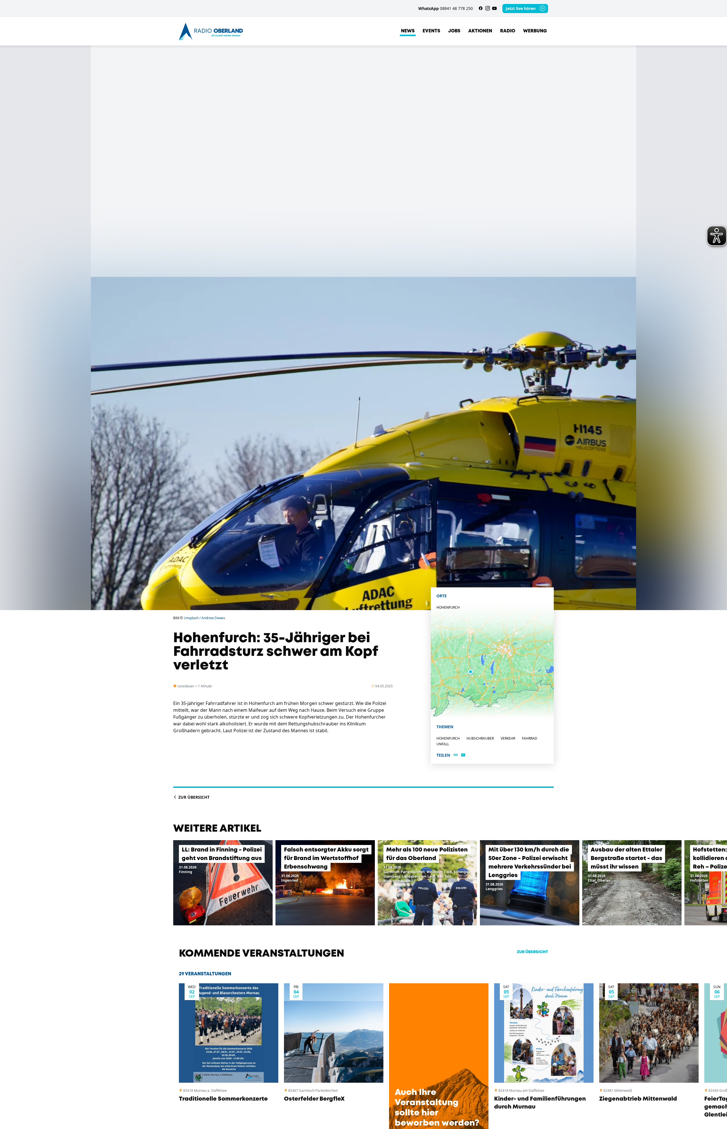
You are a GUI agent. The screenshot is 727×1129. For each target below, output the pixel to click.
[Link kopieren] (456, 755)
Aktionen (480, 31)
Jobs (454, 31)
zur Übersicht (532, 952)
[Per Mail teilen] (463, 755)
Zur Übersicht (193, 797)
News (408, 31)
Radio (507, 31)
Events (431, 31)
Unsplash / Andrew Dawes (204, 617)
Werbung (535, 31)
